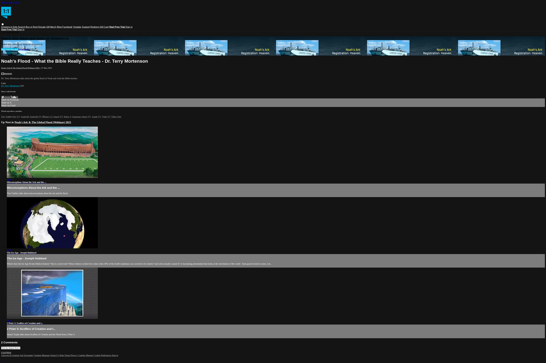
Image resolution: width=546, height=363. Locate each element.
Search (22, 27)
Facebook (67, 27)
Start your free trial (9, 49)
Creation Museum (42, 355)
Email (15, 97)
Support (86, 27)
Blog (59, 27)
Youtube (77, 27)
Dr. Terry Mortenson (10, 86)
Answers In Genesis (10, 355)
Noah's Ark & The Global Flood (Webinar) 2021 (20, 68)
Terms (67, 355)
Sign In (20, 29)
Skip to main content (10, 2)
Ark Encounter (26, 355)
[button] (3, 24)
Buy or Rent (32, 27)
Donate (42, 27)
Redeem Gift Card (99, 27)
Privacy (74, 355)
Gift (48, 27)
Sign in (129, 27)
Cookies (82, 355)
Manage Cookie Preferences (99, 355)
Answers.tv (7, 27)
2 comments (6, 73)
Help (61, 355)
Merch (53, 27)
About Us (54, 355)
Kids (15, 27)
